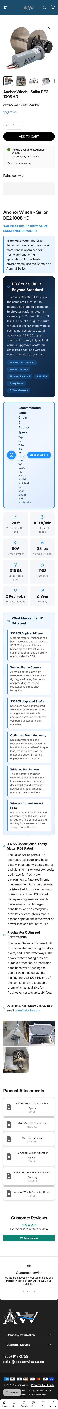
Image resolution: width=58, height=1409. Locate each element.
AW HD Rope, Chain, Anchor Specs (32, 1106)
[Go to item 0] (8, 81)
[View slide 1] (23, 1291)
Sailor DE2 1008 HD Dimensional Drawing (32, 1175)
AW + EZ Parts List (32, 1137)
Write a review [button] (29, 1238)
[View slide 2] (27, 1291)
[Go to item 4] (46, 81)
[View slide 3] (31, 1291)
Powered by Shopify (42, 1385)
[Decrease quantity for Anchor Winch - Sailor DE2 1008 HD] (6, 125)
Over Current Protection (32, 1123)
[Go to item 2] (21, 81)
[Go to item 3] (33, 81)
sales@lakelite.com (27, 1010)
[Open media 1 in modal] (49, 28)
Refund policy (28, 1390)
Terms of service (43, 1390)
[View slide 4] (35, 1291)
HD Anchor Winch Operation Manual (32, 1155)
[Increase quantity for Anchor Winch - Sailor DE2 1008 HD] (20, 125)
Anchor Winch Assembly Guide (32, 1192)
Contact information (37, 1395)
